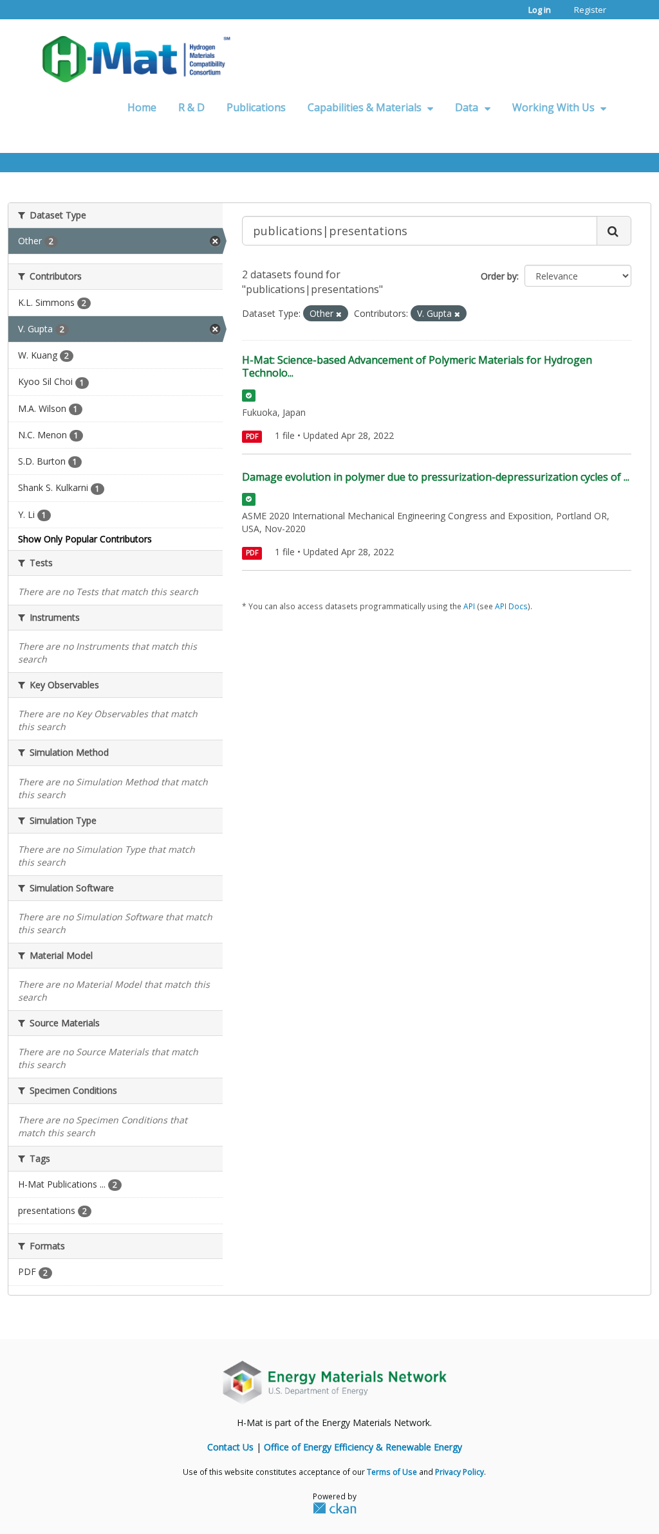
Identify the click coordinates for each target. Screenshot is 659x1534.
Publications (256, 107)
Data (468, 107)
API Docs (511, 606)
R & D (191, 107)
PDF (252, 436)
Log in (539, 9)
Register (590, 9)
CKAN (335, 1507)
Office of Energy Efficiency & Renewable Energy (363, 1447)
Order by (499, 276)
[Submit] (614, 230)
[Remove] (339, 314)
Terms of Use (392, 1472)
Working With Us (554, 107)
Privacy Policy (459, 1472)
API (469, 606)
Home (141, 107)
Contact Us (230, 1447)
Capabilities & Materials (366, 107)
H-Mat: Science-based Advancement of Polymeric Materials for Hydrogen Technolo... (417, 366)
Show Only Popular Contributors (85, 539)
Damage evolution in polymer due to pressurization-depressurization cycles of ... (435, 477)
